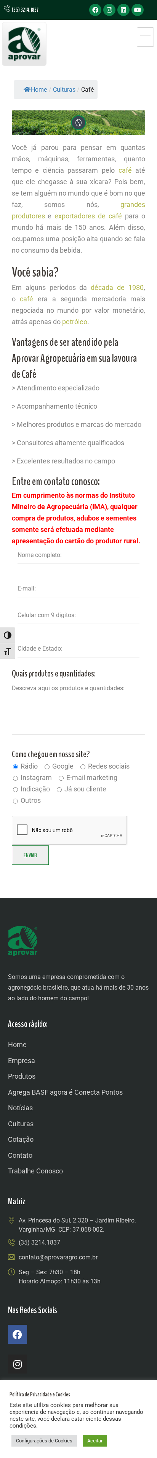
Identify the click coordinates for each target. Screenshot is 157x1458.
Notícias (20, 1108)
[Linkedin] (123, 10)
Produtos (21, 1076)
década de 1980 (117, 287)
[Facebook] (95, 10)
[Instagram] (109, 10)
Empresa (21, 1061)
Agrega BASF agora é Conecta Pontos (65, 1092)
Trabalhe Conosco (35, 1171)
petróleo (74, 322)
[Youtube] (137, 10)
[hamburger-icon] (145, 37)
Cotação (21, 1139)
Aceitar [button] (95, 1441)
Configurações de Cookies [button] (44, 1441)
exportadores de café (88, 216)
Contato (20, 1155)
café (125, 170)
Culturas (21, 1124)
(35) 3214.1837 (39, 1242)
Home (39, 89)
